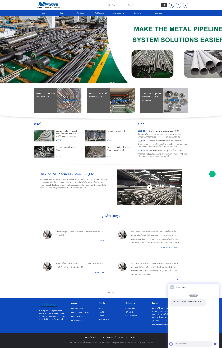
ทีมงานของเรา (104, 320)
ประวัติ (101, 312)
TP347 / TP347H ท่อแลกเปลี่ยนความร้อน (45, 95)
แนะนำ (102, 308)
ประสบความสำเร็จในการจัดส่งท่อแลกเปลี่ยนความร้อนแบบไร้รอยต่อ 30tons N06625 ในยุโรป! (68, 134)
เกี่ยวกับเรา (80, 13)
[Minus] (215, 287)
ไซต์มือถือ (134, 338)
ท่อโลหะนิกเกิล (76, 321)
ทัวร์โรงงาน (99, 13)
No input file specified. (116, 131)
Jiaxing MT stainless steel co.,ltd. (67, 174)
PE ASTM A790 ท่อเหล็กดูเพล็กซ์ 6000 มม (98, 95)
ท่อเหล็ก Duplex (77, 309)
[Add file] (171, 344)
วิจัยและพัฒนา (131, 316)
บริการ (101, 316)
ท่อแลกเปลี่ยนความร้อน (80, 313)
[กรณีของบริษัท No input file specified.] (95, 135)
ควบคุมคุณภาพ (118, 13)
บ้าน (43, 13)
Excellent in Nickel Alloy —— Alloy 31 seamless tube (118, 148)
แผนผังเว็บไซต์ (90, 338)
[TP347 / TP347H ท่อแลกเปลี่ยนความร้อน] (69, 100)
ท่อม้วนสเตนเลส (77, 317)
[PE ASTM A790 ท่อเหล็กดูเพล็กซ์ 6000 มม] (122, 100)
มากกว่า (59, 140)
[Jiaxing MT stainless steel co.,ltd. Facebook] (171, 5)
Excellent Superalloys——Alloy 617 (66, 148)
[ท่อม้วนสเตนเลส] (111, 49)
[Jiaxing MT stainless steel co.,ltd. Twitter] (178, 5)
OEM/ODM (130, 312)
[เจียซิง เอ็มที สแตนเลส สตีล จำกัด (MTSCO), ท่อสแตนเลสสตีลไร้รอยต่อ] (149, 187)
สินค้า (62, 13)
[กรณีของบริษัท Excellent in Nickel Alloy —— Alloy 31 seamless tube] (95, 152)
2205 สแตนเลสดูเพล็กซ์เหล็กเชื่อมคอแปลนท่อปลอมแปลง (151, 97)
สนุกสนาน (158, 13)
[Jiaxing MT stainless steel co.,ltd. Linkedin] (185, 5)
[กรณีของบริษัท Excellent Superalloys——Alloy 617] (44, 152)
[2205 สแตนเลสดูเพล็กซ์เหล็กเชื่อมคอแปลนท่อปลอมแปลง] (175, 100)
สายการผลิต (130, 308)
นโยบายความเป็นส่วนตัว (113, 338)
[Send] (216, 344)
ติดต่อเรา (137, 13)
